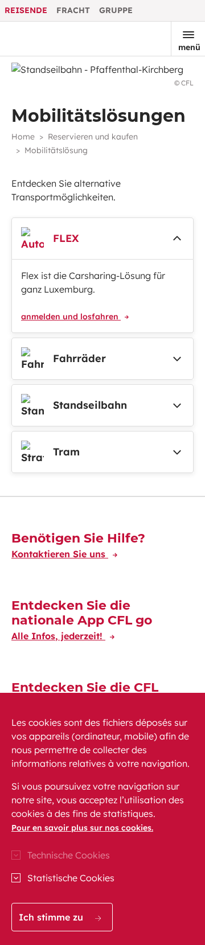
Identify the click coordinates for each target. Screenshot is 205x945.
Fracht (73, 10)
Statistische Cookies (70, 878)
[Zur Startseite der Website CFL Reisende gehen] (47, 39)
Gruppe (116, 10)
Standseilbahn (90, 405)
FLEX (66, 238)
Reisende (26, 10)
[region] (102, 819)
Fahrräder (79, 358)
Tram (66, 451)
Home (23, 137)
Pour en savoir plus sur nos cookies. (82, 828)
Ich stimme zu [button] (52, 917)
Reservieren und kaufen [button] (93, 137)
